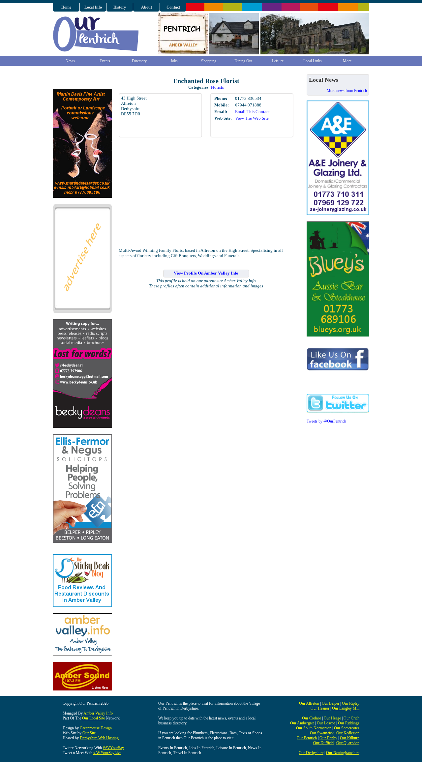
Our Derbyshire (311, 752)
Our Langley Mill (345, 708)
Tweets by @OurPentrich (326, 421)
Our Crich (351, 718)
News (70, 61)
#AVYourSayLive (107, 752)
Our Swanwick (322, 733)
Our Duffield (323, 743)
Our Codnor (311, 718)
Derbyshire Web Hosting (99, 738)
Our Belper (330, 703)
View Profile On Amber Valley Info (206, 273)
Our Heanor (320, 708)
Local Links (312, 61)
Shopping (208, 61)
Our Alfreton (309, 703)
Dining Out (243, 61)
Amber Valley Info (98, 713)
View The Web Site (252, 118)
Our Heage (332, 718)
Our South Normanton (313, 728)
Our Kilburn (349, 738)
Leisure (278, 61)
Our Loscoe (326, 723)
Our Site (89, 733)
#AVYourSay (113, 748)
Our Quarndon (347, 743)
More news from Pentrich (347, 90)
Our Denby (328, 738)
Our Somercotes (346, 728)
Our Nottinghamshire (342, 752)
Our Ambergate (302, 723)
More (347, 61)
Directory (139, 61)
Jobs (174, 61)
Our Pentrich (307, 738)
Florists (217, 87)
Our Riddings (348, 723)
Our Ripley (350, 703)
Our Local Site (93, 718)
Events (105, 61)
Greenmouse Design (96, 728)
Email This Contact (252, 111)
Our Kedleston (347, 733)
